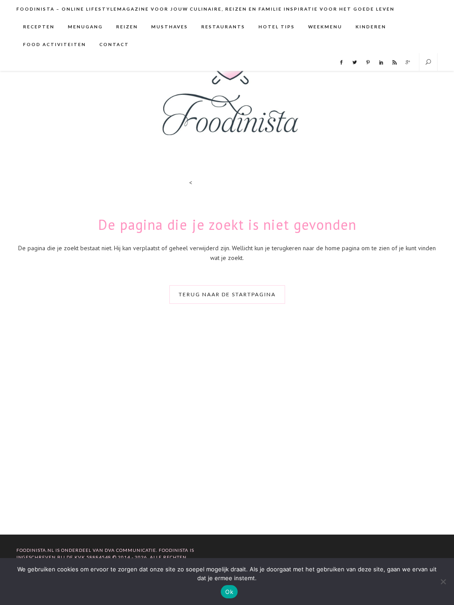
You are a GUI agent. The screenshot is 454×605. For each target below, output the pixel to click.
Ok (229, 591)
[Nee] (442, 581)
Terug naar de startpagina (227, 294)
